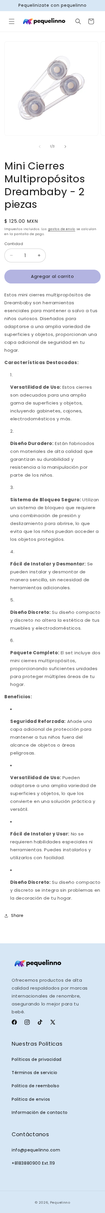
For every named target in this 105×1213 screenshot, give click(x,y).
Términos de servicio (34, 1073)
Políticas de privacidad (37, 1059)
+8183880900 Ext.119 (33, 1163)
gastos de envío (62, 229)
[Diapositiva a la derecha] (65, 146)
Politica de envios (31, 1099)
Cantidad (13, 244)
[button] (11, 21)
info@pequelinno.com (36, 1150)
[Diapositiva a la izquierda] (39, 146)
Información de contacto (40, 1112)
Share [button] (17, 915)
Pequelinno (60, 1202)
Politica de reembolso (36, 1086)
